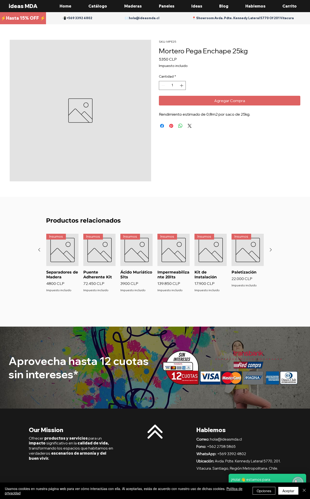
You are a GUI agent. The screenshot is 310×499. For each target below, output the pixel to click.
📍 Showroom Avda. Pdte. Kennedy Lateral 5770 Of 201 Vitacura (243, 18)
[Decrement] (163, 85)
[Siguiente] (271, 250)
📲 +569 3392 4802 (77, 18)
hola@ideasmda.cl (226, 439)
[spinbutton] (172, 85)
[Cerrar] (304, 490)
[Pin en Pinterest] (171, 126)
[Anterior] (39, 250)
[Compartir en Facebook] (162, 126)
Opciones (264, 490)
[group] (155, 270)
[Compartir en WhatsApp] (180, 126)
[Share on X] (190, 126)
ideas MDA (23, 6)
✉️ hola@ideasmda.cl (142, 18)
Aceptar (288, 490)
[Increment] (182, 85)
